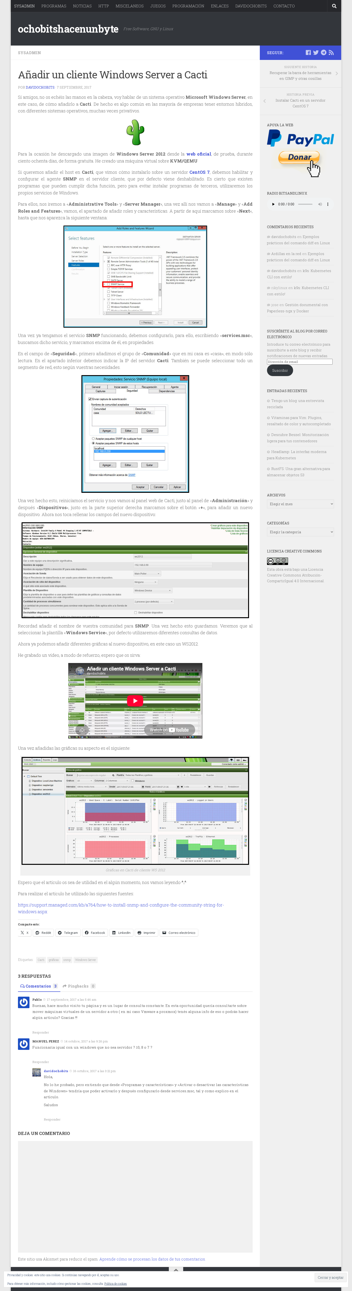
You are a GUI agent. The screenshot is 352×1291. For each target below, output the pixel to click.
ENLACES (220, 5)
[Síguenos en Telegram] (323, 52)
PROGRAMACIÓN (188, 5)
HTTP (103, 5)
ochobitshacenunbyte (68, 28)
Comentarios (41, 986)
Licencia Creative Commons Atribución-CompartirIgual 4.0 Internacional (295, 575)
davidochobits (40, 87)
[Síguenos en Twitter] (316, 52)
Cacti (41, 960)
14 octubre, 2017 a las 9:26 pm (86, 1041)
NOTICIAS (82, 5)
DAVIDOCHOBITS (251, 5)
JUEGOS (158, 5)
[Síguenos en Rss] (331, 52)
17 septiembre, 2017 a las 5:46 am (72, 999)
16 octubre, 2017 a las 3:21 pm (94, 1071)
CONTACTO (284, 5)
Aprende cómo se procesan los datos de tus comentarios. (152, 1259)
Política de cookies (115, 1283)
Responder (40, 1032)
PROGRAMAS (53, 5)
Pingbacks (81, 986)
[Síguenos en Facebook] (308, 52)
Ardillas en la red (286, 253)
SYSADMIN (24, 5)
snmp (67, 960)
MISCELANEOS (130, 5)
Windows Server (85, 960)
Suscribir (280, 370)
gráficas (54, 960)
